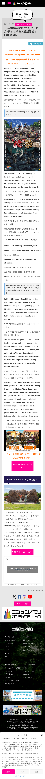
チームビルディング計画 (13, 668)
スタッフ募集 (27, 678)
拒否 (22, 772)
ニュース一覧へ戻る (36, 590)
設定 (36, 772)
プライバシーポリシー (21, 776)
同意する (8, 772)
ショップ (7, 646)
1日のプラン (27, 637)
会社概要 (26, 674)
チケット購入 (23, 604)
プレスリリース (10, 684)
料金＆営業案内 (28, 643)
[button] (42, 735)
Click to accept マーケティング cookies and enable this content (22, 440)
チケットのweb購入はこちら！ (22, 465)
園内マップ (27, 640)
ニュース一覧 (9, 643)
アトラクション (10, 637)
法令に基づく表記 (29, 671)
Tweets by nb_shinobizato (22, 570)
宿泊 (6, 656)
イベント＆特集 (10, 640)
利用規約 (7, 677)
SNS (24, 668)
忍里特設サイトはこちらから (22, 552)
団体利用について (10, 665)
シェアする (37, 44)
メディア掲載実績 (29, 665)
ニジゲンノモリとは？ (30, 650)
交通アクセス (27, 646)
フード (7, 650)
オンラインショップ (11, 653)
